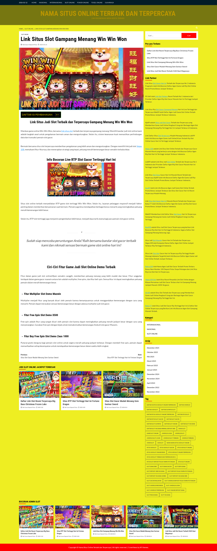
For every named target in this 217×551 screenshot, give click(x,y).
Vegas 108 (149, 149)
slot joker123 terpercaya (155, 490)
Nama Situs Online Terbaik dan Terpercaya (108, 13)
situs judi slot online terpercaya (179, 452)
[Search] (196, 28)
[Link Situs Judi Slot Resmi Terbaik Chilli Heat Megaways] (181, 516)
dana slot (181, 428)
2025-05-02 (185, 536)
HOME (34, 2)
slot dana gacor (166, 466)
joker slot (150, 442)
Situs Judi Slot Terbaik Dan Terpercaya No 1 (161, 457)
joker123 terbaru (188, 438)
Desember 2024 (153, 374)
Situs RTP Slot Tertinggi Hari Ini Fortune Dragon (165, 58)
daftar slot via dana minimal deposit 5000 (161, 428)
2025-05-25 (43, 44)
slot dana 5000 (152, 466)
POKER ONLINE (83, 2)
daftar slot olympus (154, 424)
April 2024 (151, 383)
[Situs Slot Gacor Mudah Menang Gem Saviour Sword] (123, 384)
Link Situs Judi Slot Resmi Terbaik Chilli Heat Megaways (168, 71)
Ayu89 (147, 188)
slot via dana (165, 495)
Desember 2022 (153, 387)
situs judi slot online (184, 447)
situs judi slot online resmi (156, 452)
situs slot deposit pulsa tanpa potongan (161, 461)
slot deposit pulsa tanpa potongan (180, 471)
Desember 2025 (153, 348)
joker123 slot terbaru (171, 438)
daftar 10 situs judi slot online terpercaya (161, 405)
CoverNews (132, 547)
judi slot (160, 442)
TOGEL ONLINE (96, 2)
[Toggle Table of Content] (56, 115)
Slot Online (171, 162)
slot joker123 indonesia (155, 485)
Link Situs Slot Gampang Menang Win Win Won (165, 62)
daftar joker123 (184, 405)
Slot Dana (156, 175)
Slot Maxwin (157, 240)
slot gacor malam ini (154, 480)
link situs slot (67, 131)
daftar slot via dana (188, 424)
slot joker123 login (173, 485)
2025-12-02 (40, 407)
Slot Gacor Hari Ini (159, 83)
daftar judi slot (152, 409)
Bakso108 (149, 266)
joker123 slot (179, 433)
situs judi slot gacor (167, 447)
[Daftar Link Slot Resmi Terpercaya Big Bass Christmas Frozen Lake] (39, 384)
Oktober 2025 (152, 352)
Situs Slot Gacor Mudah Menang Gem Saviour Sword (167, 67)
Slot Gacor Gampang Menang (167, 109)
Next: (124, 356)
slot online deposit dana (175, 490)
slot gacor (119, 241)
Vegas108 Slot (150, 280)
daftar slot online (170, 424)
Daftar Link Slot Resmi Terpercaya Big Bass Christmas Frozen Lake (170, 52)
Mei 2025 (150, 357)
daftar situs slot (183, 414)
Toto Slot (156, 253)
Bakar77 (148, 306)
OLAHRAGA (109, 2)
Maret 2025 (151, 361)
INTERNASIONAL (56, 2)
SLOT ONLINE (70, 2)
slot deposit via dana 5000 (178, 476)
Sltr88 (147, 293)
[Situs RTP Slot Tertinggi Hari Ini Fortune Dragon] (81, 384)
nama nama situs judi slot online (178, 442)
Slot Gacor (178, 214)
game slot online (152, 433)
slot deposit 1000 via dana (155, 471)
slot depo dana (180, 466)
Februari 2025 (152, 365)
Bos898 (148, 227)
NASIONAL (43, 2)
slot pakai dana (152, 495)
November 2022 (153, 392)
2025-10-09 (82, 407)
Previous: (39, 356)
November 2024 (153, 379)
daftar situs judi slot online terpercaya (160, 414)
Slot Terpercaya (164, 136)
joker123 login (167, 433)
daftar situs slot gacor (155, 419)
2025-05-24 (124, 407)
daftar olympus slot (168, 409)
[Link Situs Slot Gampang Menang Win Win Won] (108, 516)
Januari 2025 (152, 370)
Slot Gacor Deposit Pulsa (30, 44)
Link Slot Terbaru (161, 96)
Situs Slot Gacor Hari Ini (157, 201)
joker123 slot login (153, 438)
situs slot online (184, 461)
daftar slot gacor (172, 419)
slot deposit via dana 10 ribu (156, 476)
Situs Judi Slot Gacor (163, 123)
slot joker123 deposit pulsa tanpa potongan (180, 480)
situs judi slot (151, 447)
